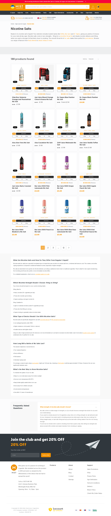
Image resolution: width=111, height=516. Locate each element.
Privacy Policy (91, 476)
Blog (70, 473)
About (70, 469)
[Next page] (69, 248)
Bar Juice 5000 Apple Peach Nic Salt (88, 187)
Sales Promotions (92, 469)
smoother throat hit (66, 36)
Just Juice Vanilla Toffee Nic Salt (89, 144)
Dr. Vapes (77, 34)
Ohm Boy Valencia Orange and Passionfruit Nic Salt (21, 99)
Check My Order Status (94, 493)
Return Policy (91, 490)
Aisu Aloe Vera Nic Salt (21, 143)
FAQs (88, 473)
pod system (35, 363)
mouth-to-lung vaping (88, 333)
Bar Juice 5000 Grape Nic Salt (65, 187)
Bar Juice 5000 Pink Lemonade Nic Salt (42, 187)
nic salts (67, 38)
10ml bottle (61, 363)
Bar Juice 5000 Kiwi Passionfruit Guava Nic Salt (88, 232)
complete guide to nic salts (42, 274)
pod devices (89, 38)
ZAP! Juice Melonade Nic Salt (66, 144)
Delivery (89, 486)
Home (12, 24)
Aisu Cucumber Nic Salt (43, 143)
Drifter (62, 34)
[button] (98, 6)
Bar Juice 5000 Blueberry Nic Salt (19, 231)
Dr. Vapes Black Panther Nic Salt (89, 98)
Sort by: (85, 59)
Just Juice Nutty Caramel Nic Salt (21, 187)
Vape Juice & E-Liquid (20, 24)
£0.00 (98, 8)
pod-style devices (45, 319)
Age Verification (92, 479)
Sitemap (71, 479)
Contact (71, 476)
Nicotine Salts (30, 24)
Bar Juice (68, 34)
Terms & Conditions (93, 483)
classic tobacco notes (45, 40)
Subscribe (45, 455)
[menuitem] (12, 13)
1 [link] (42, 247)
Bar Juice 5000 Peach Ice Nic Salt (44, 231)
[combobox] (57, 7)
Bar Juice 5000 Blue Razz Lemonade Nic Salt (66, 231)
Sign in (93, 8)
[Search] (87, 7)
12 (63, 247)
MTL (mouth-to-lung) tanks (58, 319)
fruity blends (32, 40)
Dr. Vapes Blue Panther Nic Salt (66, 98)
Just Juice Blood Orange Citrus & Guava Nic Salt (44, 98)
